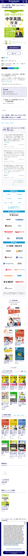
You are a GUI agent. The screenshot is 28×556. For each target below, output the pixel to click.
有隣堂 (19, 202)
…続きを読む (9, 81)
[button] (25, 43)
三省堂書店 (19, 198)
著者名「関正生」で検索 (19, 415)
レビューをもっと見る (17, 180)
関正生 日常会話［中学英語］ (7, 123)
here (20, 531)
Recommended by (17, 371)
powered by (15, 182)
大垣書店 (8, 194)
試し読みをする (15, 47)
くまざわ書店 (8, 198)
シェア (10, 68)
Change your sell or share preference (11, 545)
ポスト (5, 68)
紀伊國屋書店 (19, 194)
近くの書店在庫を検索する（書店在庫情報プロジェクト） (14, 207)
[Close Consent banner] (25, 523)
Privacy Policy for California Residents (14, 548)
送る (16, 68)
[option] (5, 476)
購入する (14, 53)
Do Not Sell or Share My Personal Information (13, 542)
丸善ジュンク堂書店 (8, 202)
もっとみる (13, 367)
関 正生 (6, 57)
